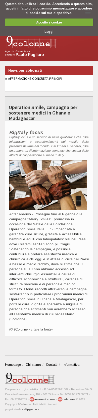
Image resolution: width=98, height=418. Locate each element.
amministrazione (44, 399)
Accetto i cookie (49, 22)
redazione (69, 399)
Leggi (49, 32)
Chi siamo (33, 364)
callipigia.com (30, 409)
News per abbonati (25, 70)
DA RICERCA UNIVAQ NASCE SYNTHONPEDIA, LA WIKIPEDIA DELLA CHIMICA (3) (44, 80)
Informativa (71, 364)
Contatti (52, 364)
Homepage (13, 364)
